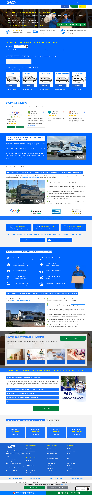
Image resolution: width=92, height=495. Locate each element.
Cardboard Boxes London (56, 478)
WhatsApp (75, 6)
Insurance (28, 453)
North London (70, 460)
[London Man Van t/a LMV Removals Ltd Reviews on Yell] (76, 211)
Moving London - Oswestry (22, 166)
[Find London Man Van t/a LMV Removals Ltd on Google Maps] (11, 470)
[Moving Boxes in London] (16, 354)
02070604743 (65, 6)
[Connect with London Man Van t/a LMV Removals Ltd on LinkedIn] (16, 470)
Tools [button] (65, 2)
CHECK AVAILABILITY (18, 228)
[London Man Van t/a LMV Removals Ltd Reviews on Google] (15, 211)
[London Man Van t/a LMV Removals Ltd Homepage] (11, 2)
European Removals (51, 463)
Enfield (68, 453)
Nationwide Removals (51, 460)
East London (70, 448)
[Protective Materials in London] (56, 354)
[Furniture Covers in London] (36, 354)
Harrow (68, 456)
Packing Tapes (76, 362)
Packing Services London (52, 465)
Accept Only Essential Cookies (58, 487)
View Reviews (11, 126)
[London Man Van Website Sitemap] (19, 470)
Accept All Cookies (34, 487)
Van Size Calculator (30, 465)
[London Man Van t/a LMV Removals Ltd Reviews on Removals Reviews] (56, 211)
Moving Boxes (16, 362)
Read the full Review (31, 125)
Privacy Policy (29, 448)
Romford (69, 465)
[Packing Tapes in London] (76, 354)
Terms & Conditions (30, 451)
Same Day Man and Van (52, 470)
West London (70, 468)
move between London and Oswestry (30, 177)
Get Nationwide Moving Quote (71, 25)
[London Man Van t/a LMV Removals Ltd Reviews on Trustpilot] (36, 211)
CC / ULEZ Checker (30, 470)
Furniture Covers (36, 362)
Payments (28, 463)
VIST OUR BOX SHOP (73, 338)
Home (7, 166)
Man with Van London (51, 448)
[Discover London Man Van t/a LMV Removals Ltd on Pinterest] (14, 470)
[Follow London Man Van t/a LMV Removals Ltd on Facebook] (6, 470)
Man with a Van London (35, 478)
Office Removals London (52, 453)
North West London (71, 463)
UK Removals (12, 166)
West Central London (71, 470)
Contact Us (9, 461)
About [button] (28, 2)
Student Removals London (52, 458)
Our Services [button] (37, 2)
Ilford (68, 458)
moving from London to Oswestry (13, 157)
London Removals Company (15, 478)
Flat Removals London (51, 456)
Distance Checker (29, 472)
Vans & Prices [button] (48, 2)
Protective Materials (56, 362)
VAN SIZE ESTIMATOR (46, 228)
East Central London (71, 451)
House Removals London (52, 451)
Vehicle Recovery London (77, 478)
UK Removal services (45, 383)
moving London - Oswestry (38, 143)
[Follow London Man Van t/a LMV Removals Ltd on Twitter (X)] (9, 470)
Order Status (28, 460)
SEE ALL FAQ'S (46, 408)
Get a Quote (82, 6)
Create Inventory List (30, 468)
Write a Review (20, 126)
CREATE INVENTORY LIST (73, 228)
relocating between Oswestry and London (20, 300)
